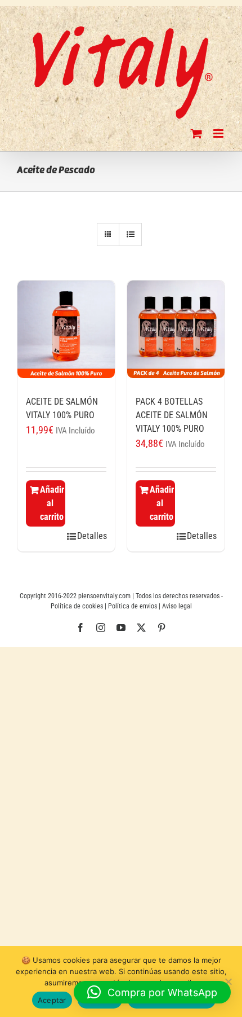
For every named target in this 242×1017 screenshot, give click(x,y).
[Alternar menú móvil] (219, 133)
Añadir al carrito (52, 503)
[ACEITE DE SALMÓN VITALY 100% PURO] (66, 332)
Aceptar (52, 1000)
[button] (152, 992)
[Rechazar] (228, 981)
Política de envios (132, 606)
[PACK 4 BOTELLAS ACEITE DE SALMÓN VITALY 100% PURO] (176, 332)
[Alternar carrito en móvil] (196, 133)
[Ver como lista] (130, 234)
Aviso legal (177, 606)
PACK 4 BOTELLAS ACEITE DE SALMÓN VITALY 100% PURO (172, 415)
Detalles (91, 536)
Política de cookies (77, 606)
